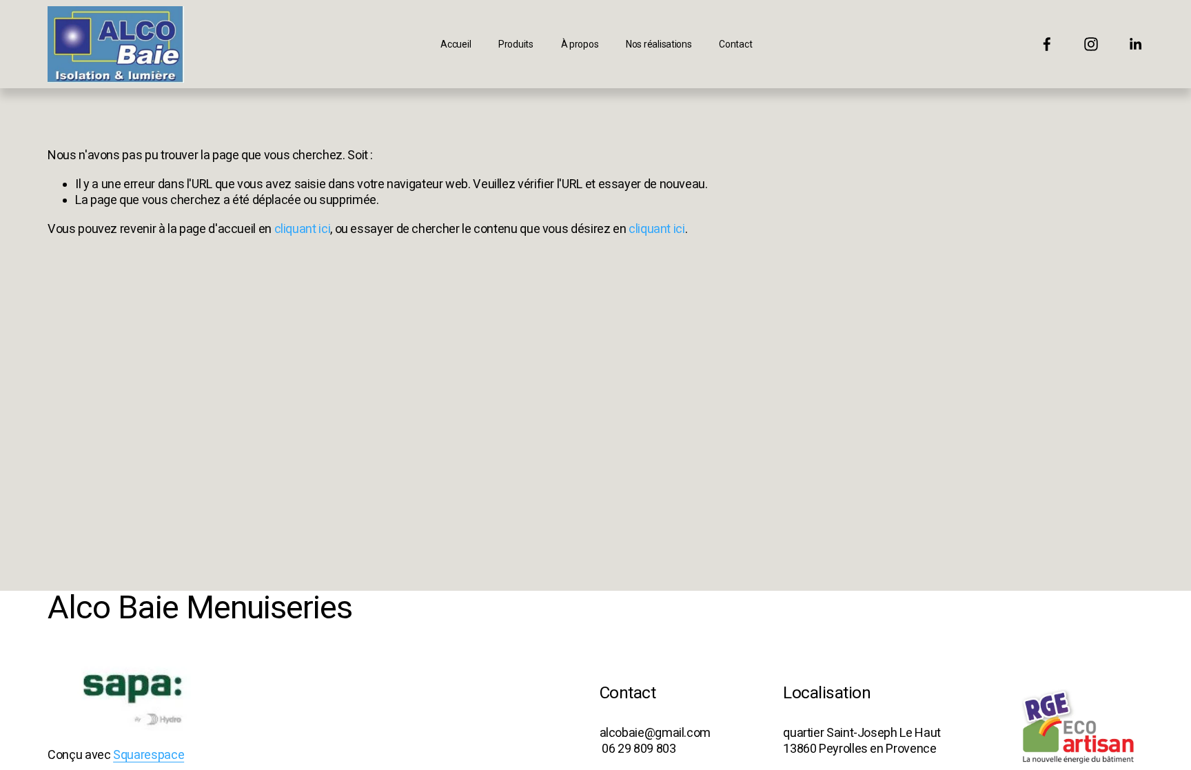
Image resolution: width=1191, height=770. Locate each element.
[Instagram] (1091, 44)
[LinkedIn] (1135, 44)
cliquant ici (302, 228)
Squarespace (148, 754)
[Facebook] (1047, 44)
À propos (580, 44)
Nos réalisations (659, 44)
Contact (735, 44)
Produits (515, 44)
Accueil (455, 44)
